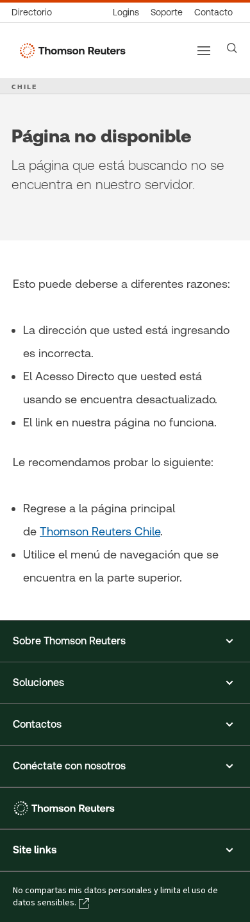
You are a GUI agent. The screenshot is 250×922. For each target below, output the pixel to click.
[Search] (232, 48)
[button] (125, 641)
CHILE (24, 86)
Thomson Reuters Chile (100, 531)
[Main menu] (204, 51)
